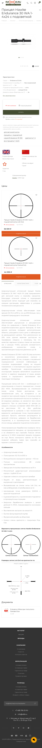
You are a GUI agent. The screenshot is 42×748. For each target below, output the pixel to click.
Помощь (21, 683)
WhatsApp (28, 728)
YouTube (23, 728)
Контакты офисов (21, 654)
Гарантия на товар (21, 670)
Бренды (21, 638)
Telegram (18, 728)
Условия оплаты (21, 665)
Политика (21, 673)
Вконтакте (13, 728)
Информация (21, 661)
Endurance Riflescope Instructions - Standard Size (22, 610)
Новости (21, 652)
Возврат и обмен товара (21, 695)
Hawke (14, 178)
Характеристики (23, 283)
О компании (21, 649)
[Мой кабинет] (35, 3)
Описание (7, 283)
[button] (19, 57)
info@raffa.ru (22, 714)
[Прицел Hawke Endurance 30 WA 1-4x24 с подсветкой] (21, 41)
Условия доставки (21, 668)
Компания (21, 645)
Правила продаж (21, 676)
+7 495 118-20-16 (21, 710)
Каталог (21, 630)
